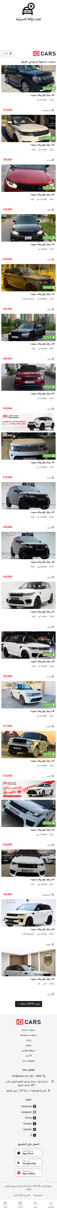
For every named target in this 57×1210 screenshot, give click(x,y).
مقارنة (28, 1045)
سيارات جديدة (28, 1030)
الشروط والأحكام (22, 1195)
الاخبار (28, 1056)
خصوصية (38, 1195)
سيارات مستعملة (28, 1035)
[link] (28, 1152)
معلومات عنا (28, 1061)
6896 (38, 1076)
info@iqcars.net (20, 1076)
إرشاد (28, 1040)
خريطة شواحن (28, 1051)
